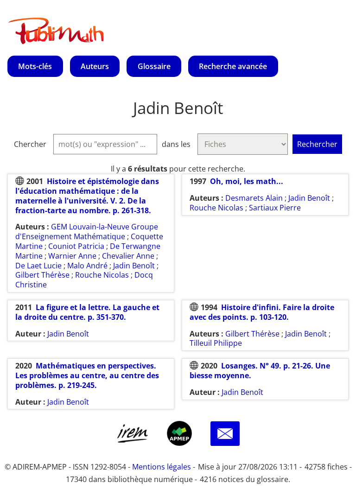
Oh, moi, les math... (246, 181)
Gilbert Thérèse (42, 275)
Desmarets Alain (254, 198)
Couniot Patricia (76, 246)
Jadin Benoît (134, 265)
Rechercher (317, 144)
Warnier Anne (72, 256)
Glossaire (154, 66)
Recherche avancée (233, 66)
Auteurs (95, 66)
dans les (176, 144)
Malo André (87, 265)
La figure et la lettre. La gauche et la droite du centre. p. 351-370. (87, 312)
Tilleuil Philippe (216, 343)
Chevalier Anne (128, 256)
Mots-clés (35, 66)
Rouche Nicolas (102, 275)
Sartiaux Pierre (275, 208)
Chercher (30, 144)
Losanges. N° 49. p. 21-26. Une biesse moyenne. (260, 371)
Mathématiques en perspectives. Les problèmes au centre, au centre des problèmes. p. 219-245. (87, 375)
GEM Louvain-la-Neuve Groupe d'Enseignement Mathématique (86, 231)
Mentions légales (161, 467)
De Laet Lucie (38, 265)
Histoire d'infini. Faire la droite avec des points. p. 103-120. (262, 312)
